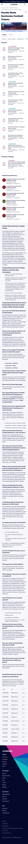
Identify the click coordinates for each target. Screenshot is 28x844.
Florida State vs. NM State (11, 363)
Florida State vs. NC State (11, 367)
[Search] (24, 4)
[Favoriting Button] (26, 12)
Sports (6, 7)
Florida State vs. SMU (10, 365)
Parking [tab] (11, 34)
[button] (3, 39)
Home (2, 7)
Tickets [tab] (4, 34)
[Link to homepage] (14, 4)
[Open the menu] (2, 4)
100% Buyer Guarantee (15, 1)
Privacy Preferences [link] (6, 833)
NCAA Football (13, 7)
